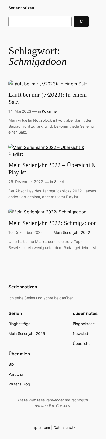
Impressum (40, 427)
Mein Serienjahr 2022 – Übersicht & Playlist (52, 169)
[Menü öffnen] (53, 417)
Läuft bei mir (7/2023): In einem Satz (47, 98)
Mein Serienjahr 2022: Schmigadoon (52, 223)
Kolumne (49, 111)
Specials (61, 181)
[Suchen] (81, 21)
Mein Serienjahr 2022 (72, 232)
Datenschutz (64, 427)
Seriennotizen (21, 8)
